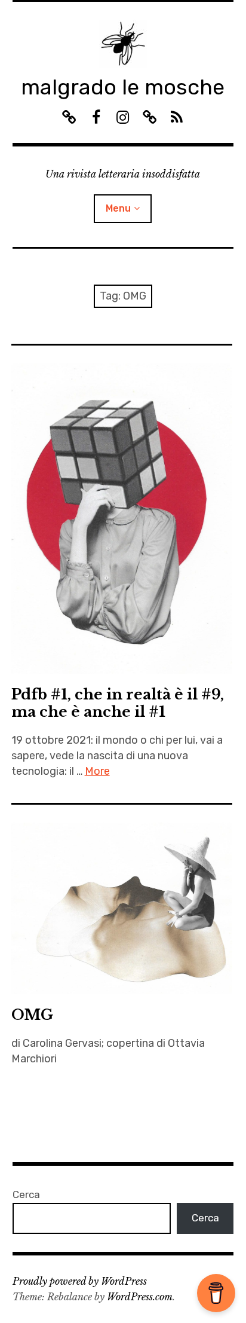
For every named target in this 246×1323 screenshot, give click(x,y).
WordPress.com (140, 1297)
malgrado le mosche (123, 87)
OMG (32, 1014)
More (97, 771)
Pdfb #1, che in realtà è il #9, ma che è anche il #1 (117, 703)
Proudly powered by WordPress (80, 1281)
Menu (118, 208)
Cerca (26, 1194)
